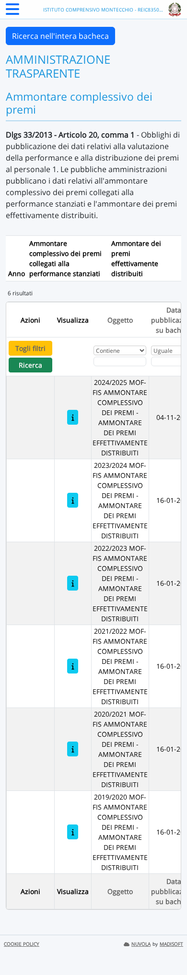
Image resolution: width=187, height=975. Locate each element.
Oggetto (120, 320)
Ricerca (30, 365)
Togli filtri (30, 348)
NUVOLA (141, 944)
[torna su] (167, 946)
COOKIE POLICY (21, 944)
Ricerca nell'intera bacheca (60, 36)
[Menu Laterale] (12, 12)
